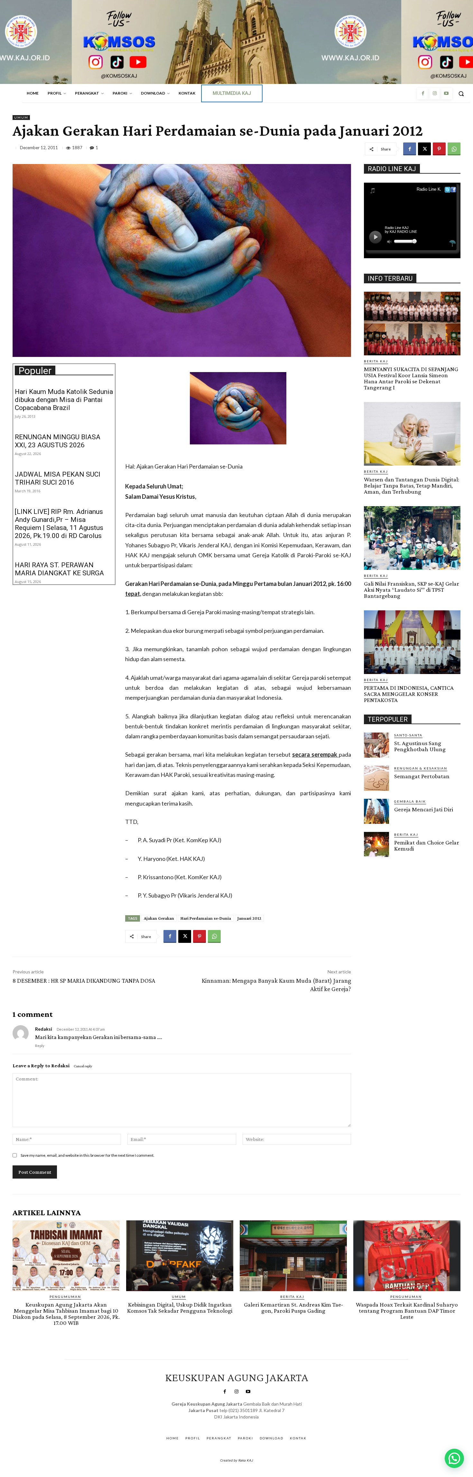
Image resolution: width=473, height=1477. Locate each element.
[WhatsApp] (454, 148)
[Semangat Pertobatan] (376, 778)
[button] (461, 94)
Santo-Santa (408, 735)
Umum (21, 117)
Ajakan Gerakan (159, 918)
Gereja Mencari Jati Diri (423, 809)
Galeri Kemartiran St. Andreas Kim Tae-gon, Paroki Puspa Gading (293, 1307)
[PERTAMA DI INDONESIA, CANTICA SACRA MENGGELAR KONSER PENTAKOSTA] (412, 642)
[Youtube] (446, 93)
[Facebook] (423, 93)
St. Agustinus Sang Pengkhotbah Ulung (420, 746)
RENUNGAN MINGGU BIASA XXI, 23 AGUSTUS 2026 (57, 441)
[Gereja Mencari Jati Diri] (376, 811)
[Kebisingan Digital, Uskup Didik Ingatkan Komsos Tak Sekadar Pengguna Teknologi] (179, 1255)
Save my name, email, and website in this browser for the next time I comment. (87, 1155)
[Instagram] (434, 93)
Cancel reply (83, 1066)
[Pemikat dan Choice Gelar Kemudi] (376, 844)
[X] (424, 148)
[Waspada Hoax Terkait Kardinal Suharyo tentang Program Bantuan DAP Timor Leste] (406, 1255)
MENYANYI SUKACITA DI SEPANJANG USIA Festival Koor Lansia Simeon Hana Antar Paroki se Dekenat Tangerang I (411, 378)
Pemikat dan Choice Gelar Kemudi (426, 845)
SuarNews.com (227, 1423)
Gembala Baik (410, 801)
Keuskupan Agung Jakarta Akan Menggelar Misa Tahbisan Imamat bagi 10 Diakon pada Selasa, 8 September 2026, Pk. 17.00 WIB (66, 1313)
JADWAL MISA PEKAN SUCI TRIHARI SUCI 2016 (57, 478)
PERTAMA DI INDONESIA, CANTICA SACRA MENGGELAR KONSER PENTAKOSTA (409, 693)
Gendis (255, 1423)
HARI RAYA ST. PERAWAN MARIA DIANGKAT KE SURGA (59, 569)
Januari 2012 (249, 918)
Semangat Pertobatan (422, 776)
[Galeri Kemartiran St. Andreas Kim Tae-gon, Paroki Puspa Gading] (293, 1255)
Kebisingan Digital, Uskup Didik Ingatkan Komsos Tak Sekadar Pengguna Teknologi (179, 1307)
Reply (39, 1046)
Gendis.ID (375, 859)
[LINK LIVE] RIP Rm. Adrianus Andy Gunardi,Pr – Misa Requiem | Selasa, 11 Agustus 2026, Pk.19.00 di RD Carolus (59, 524)
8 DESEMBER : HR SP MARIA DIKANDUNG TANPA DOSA (84, 980)
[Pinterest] (439, 148)
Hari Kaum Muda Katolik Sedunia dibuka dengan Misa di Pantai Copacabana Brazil (64, 400)
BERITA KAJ (376, 361)
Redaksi (60, 1065)
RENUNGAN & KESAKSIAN (420, 768)
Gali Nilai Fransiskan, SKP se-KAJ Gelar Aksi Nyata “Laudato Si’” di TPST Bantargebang (411, 589)
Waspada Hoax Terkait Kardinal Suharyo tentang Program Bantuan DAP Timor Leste (407, 1310)
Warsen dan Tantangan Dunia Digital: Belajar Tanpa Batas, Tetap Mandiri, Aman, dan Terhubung (411, 485)
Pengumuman (65, 1297)
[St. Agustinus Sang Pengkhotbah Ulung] (376, 745)
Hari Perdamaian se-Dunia (206, 918)
